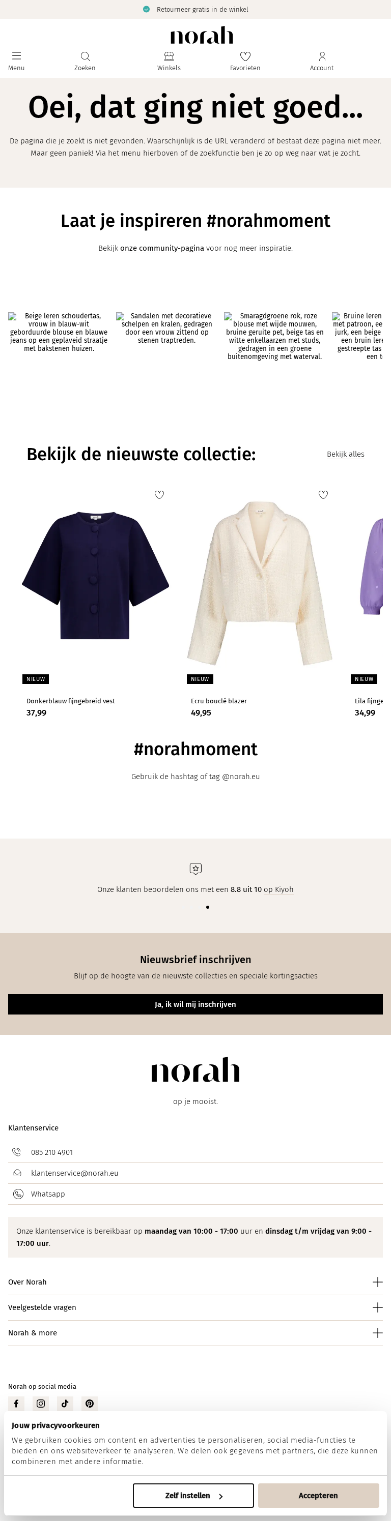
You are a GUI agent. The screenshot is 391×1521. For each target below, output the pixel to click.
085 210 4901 (52, 1152)
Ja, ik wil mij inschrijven (195, 1004)
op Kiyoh (279, 889)
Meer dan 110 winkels (297, 9)
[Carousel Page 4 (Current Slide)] (207, 907)
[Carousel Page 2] (191, 907)
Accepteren (318, 1495)
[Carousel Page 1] (183, 907)
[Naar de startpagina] (202, 35)
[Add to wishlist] (159, 495)
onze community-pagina (162, 248)
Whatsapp (48, 1194)
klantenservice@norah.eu (75, 1173)
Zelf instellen (187, 1495)
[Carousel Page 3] (199, 907)
